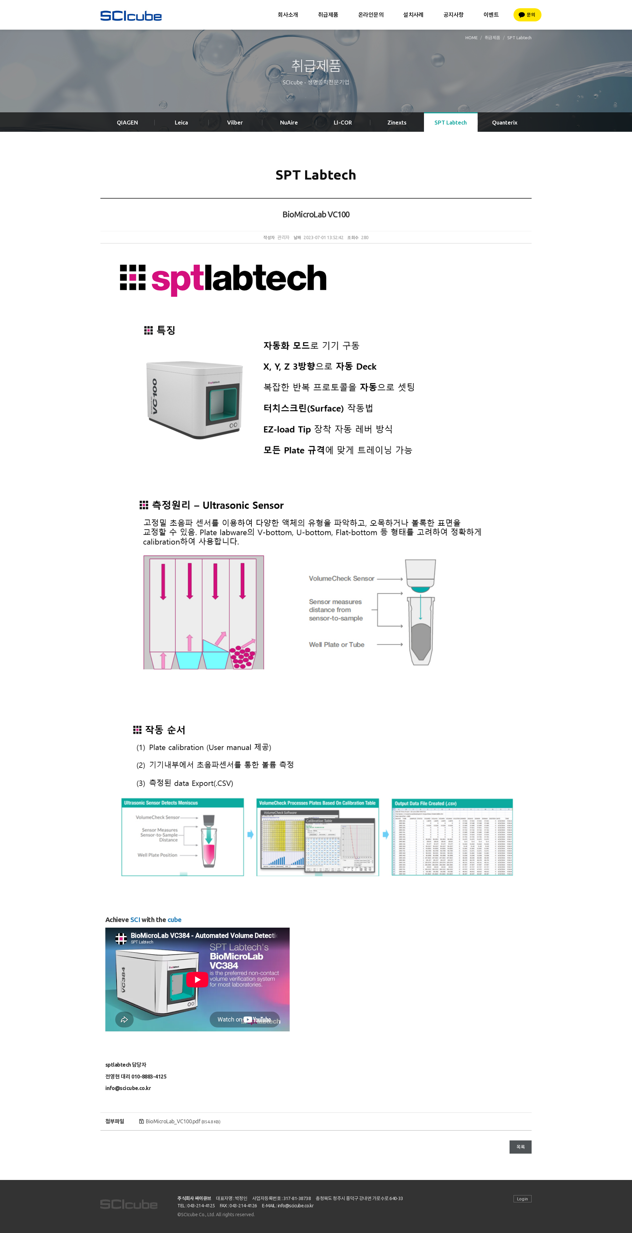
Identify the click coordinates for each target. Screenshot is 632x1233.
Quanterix (504, 122)
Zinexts (397, 122)
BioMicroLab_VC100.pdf (183, 1121)
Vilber (235, 122)
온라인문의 (370, 15)
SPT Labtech (450, 122)
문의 (531, 14)
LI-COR (343, 122)
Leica (181, 122)
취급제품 (328, 15)
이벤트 (491, 15)
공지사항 (453, 15)
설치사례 (413, 15)
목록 (520, 1147)
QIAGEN (127, 122)
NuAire (289, 122)
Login (522, 1198)
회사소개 (288, 15)
